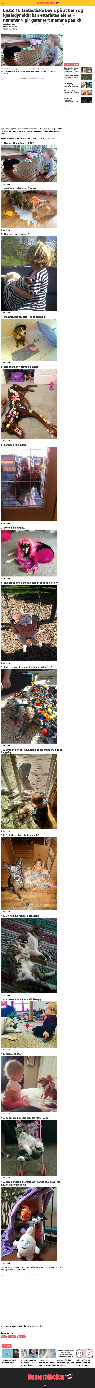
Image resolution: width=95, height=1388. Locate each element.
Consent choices (47, 1385)
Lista (13, 24)
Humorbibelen (6, 24)
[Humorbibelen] (47, 3)
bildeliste (11, 1337)
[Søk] (91, 3)
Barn (4, 1337)
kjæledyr (21, 1337)
